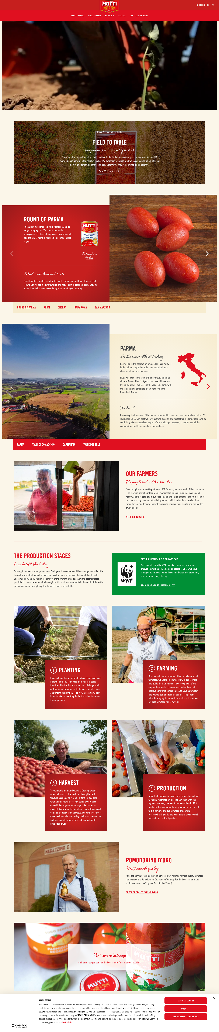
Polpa (89, 257)
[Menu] (51, 5)
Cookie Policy (67, 1022)
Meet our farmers (135, 517)
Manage (184, 1008)
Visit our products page (109, 955)
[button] (77, 15)
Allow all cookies (186, 1000)
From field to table (113, 132)
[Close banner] (214, 998)
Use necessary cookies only (186, 1016)
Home (100, 132)
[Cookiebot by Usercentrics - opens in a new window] (19, 1026)
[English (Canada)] (213, 5)
